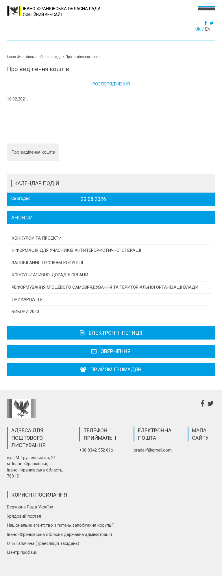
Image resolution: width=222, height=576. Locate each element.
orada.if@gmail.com (153, 450)
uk (198, 29)
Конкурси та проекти (37, 238)
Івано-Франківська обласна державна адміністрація (59, 534)
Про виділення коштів (33, 152)
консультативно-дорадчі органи (50, 274)
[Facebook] (206, 23)
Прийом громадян (116, 369)
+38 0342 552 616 (96, 450)
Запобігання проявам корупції (47, 262)
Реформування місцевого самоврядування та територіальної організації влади (105, 287)
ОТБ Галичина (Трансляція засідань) (43, 543)
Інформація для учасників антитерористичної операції (76, 250)
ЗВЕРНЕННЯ (116, 351)
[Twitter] (212, 23)
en (207, 29)
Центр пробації (22, 552)
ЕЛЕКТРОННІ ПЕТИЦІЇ (115, 333)
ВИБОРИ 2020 (25, 311)
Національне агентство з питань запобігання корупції (60, 525)
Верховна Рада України (30, 507)
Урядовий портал (24, 516)
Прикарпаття (27, 299)
